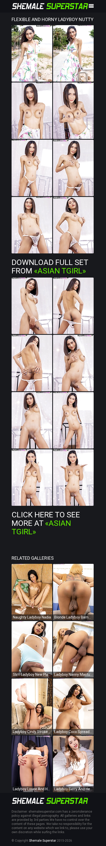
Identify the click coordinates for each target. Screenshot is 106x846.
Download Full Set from (50, 266)
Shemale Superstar (42, 840)
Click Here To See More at (46, 523)
